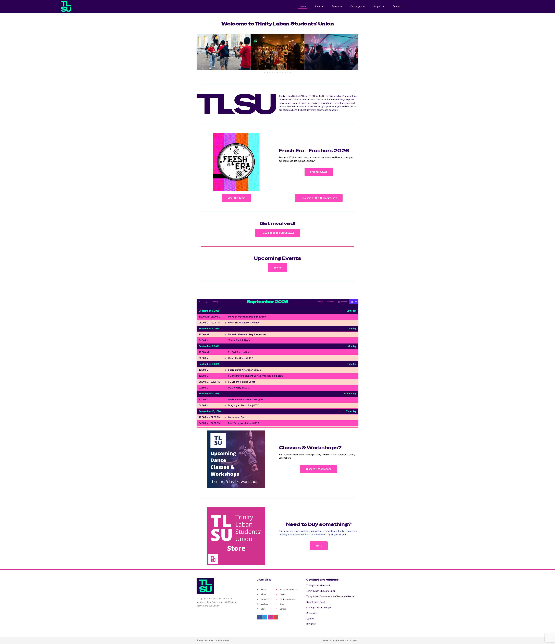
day (321, 301)
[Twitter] (264, 617)
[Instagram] (270, 617)
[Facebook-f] (259, 617)
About (317, 6)
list (355, 301)
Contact (396, 6)
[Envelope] (275, 617)
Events (335, 6)
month (344, 301)
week (331, 301)
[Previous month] (200, 301)
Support (377, 6)
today (215, 301)
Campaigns (356, 6)
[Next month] (207, 301)
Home (303, 6)
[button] (200, 52)
